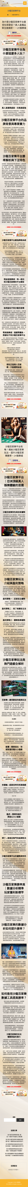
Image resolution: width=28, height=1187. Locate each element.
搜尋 (14, 1117)
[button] (25, 3)
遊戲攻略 (14, 32)
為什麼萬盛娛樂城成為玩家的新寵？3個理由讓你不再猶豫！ (14, 1149)
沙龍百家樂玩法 (12, 539)
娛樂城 (22, 87)
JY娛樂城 (12, 284)
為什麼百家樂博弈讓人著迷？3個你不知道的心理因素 (14, 1135)
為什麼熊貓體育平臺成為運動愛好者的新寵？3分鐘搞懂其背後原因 (14, 1154)
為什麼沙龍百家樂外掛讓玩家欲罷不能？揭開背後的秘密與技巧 (14, 1140)
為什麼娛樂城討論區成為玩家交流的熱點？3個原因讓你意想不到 (14, 1145)
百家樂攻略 (15, 460)
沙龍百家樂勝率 (7, 896)
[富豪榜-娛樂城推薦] (5, 3)
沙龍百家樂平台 (8, 58)
